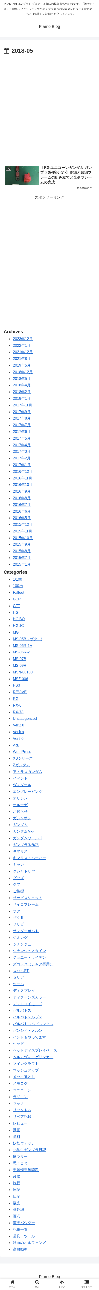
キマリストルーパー (29, 858)
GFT (16, 606)
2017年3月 (22, 451)
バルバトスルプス (27, 1017)
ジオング (20, 938)
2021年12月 (23, 352)
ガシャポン (22, 818)
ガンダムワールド (27, 838)
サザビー (20, 924)
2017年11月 (22, 405)
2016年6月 (22, 511)
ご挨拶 (18, 891)
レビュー (20, 1123)
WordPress (22, 752)
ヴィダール (22, 785)
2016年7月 (22, 505)
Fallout (18, 592)
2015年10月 (23, 538)
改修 (16, 1176)
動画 (16, 1130)
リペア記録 (22, 1117)
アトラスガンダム (27, 772)
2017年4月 (22, 445)
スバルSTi (21, 971)
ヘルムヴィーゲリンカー (33, 1057)
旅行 (16, 1183)
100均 (18, 586)
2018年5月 (22, 379)
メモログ (20, 1083)
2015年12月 (23, 524)
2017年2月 (22, 458)
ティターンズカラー (29, 997)
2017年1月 (22, 465)
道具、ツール (24, 1236)
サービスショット (27, 898)
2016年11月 (22, 478)
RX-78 (18, 712)
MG (16, 632)
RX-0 (17, 705)
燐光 (16, 1203)
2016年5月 (22, 518)
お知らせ (20, 812)
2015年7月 (22, 558)
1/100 (17, 579)
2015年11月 (22, 531)
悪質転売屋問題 (26, 1170)
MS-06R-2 (21, 652)
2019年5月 (22, 365)
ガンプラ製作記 (26, 845)
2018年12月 (23, 372)
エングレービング (27, 791)
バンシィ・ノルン (27, 1030)
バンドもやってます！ (31, 1037)
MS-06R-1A (22, 646)
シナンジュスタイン (29, 951)
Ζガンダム (21, 765)
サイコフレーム (26, 904)
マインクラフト (26, 1064)
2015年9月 (22, 544)
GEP (17, 599)
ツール (18, 984)
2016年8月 (22, 498)
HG (15, 612)
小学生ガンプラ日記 (29, 1150)
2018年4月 (22, 385)
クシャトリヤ (24, 871)
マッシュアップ (26, 1070)
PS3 (16, 685)
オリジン (20, 798)
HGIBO (19, 619)
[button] (89, 730)
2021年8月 (22, 359)
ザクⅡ (18, 918)
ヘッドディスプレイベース (35, 1050)
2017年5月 (22, 438)
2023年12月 (23, 339)
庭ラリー (20, 1156)
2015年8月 (22, 551)
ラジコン (20, 1097)
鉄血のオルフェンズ (29, 1243)
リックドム (22, 1110)
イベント (20, 778)
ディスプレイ (24, 991)
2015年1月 (22, 564)
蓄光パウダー (24, 1223)
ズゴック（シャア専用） (33, 964)
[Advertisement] (49, 107)
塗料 (16, 1137)
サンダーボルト (26, 931)
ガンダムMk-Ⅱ (25, 831)
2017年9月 (22, 412)
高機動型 (20, 1249)
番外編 (18, 1209)
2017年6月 (22, 432)
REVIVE (20, 692)
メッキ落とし (24, 1077)
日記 (16, 1190)
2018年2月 (22, 392)
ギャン (18, 865)
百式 (16, 1216)
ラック (18, 1103)
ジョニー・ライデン (29, 957)
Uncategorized (25, 718)
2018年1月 (22, 398)
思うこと (20, 1163)
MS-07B (19, 659)
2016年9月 (22, 491)
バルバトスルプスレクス (33, 1024)
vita (16, 745)
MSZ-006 (20, 679)
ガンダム (20, 825)
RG (15, 699)
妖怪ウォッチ (24, 1143)
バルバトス (22, 1010)
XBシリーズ (23, 758)
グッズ (18, 878)
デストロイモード (27, 1004)
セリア (18, 977)
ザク (16, 911)
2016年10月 (23, 485)
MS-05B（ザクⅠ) (27, 639)
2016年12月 (23, 471)
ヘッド (18, 1044)
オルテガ (20, 805)
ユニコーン (22, 1090)
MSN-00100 (23, 672)
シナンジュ (22, 944)
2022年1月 (22, 345)
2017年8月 (22, 418)
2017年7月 (22, 425)
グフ (16, 884)
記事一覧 (20, 1229)
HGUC (18, 626)
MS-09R (19, 665)
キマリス (20, 851)
